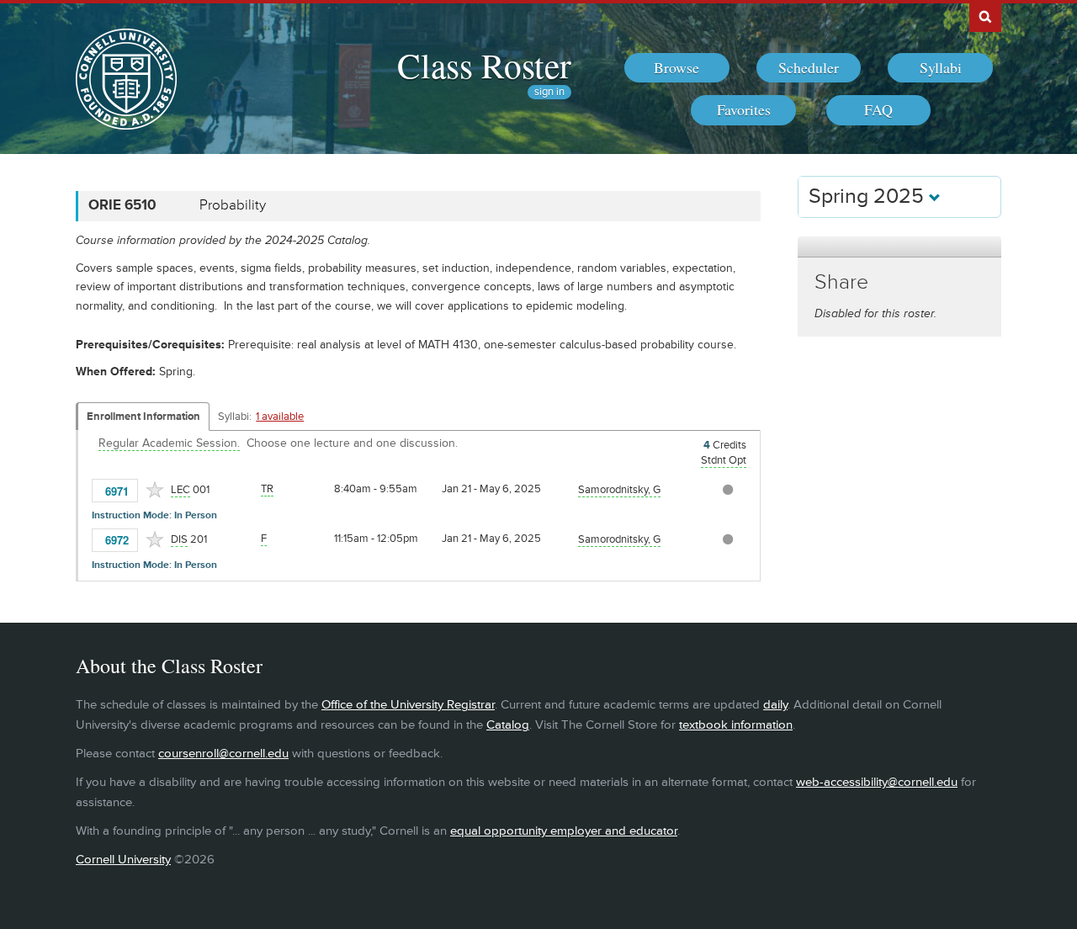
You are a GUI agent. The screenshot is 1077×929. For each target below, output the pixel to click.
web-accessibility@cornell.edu (877, 782)
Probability (232, 205)
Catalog (507, 725)
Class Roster (484, 64)
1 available (280, 416)
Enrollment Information (143, 416)
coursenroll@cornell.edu (223, 754)
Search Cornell (985, 16)
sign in (549, 92)
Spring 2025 (869, 196)
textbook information (736, 725)
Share (841, 282)
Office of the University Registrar (408, 705)
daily (775, 705)
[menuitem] (676, 68)
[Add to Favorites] (155, 489)
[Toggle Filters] (899, 246)
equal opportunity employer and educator (563, 831)
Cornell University (123, 860)
